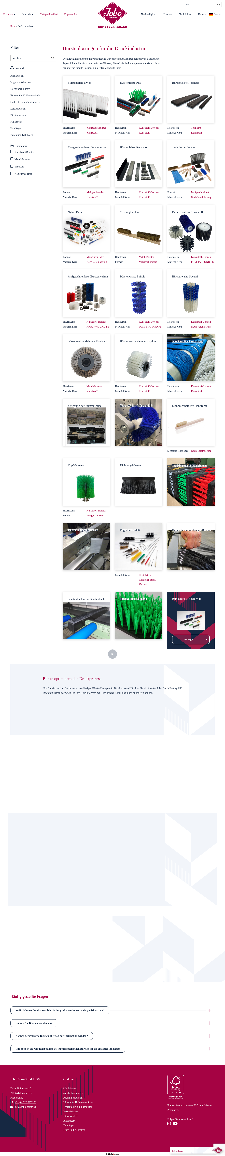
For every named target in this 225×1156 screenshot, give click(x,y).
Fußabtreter (16, 121)
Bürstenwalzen (18, 115)
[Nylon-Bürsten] (86, 228)
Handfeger (15, 128)
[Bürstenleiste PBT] (138, 98)
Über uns (167, 14)
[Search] (219, 4)
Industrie (26, 14)
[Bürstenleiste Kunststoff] (138, 163)
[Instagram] (169, 1124)
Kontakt (202, 14)
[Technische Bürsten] (190, 163)
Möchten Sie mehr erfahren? (44, 736)
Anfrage (188, 639)
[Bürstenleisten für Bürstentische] (86, 615)
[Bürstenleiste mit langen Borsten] (190, 546)
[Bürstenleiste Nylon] (86, 98)
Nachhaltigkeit (148, 14)
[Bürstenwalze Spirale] (138, 292)
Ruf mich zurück (44, 962)
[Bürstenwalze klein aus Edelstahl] (86, 357)
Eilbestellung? (177, 1151)
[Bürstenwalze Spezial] (190, 292)
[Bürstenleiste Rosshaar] (190, 98)
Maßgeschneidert (49, 14)
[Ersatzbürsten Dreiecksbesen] (190, 481)
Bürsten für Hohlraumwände (25, 95)
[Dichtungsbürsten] (138, 481)
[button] (112, 1010)
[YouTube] (176, 1124)
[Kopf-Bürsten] (86, 481)
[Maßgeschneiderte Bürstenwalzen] (86, 292)
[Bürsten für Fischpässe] (138, 615)
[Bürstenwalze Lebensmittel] (138, 422)
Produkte (8, 14)
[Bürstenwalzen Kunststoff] (190, 228)
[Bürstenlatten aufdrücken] (86, 546)
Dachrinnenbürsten (20, 88)
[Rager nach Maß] (138, 546)
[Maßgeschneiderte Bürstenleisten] (86, 163)
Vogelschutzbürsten (20, 82)
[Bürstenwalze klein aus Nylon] (138, 357)
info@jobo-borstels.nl (44, 974)
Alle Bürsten (17, 75)
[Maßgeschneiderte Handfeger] (190, 422)
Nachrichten (185, 14)
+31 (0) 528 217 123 (25, 1102)
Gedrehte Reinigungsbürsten (25, 102)
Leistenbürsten (18, 108)
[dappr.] (112, 1154)
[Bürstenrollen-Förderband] (190, 357)
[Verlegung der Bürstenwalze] (86, 422)
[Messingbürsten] (138, 228)
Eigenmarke (70, 14)
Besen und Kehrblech (21, 135)
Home (13, 26)
